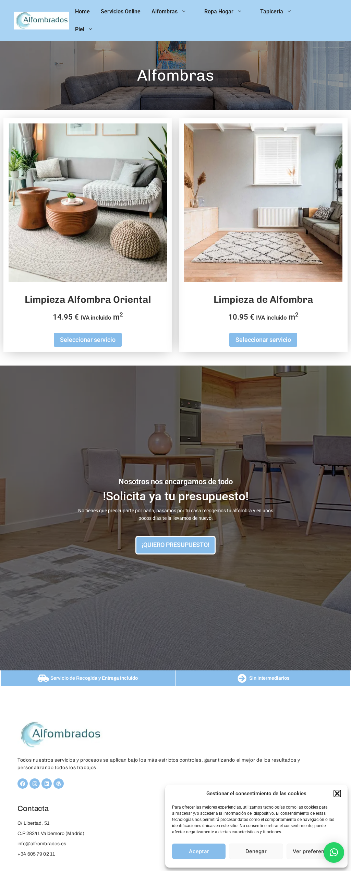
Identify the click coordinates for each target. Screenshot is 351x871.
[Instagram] (34, 783)
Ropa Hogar (218, 11)
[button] (337, 793)
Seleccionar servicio (88, 339)
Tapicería (271, 11)
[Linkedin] (46, 783)
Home (82, 11)
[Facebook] (22, 783)
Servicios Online (121, 11)
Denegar (256, 851)
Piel (79, 29)
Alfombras (165, 11)
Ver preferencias (314, 851)
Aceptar (199, 851)
